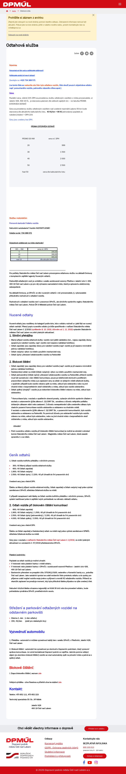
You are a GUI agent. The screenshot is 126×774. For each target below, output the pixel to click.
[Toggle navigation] (120, 4)
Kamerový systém (54, 743)
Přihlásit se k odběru (96, 728)
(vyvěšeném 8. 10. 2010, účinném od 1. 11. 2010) (52, 329)
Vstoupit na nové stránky (18, 34)
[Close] (93, 17)
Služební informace (55, 751)
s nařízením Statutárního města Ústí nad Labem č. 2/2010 (50, 540)
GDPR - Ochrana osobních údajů (61, 747)
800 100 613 (88, 747)
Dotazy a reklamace (94, 756)
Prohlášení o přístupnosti (58, 756)
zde (39, 673)
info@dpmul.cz (14, 27)
